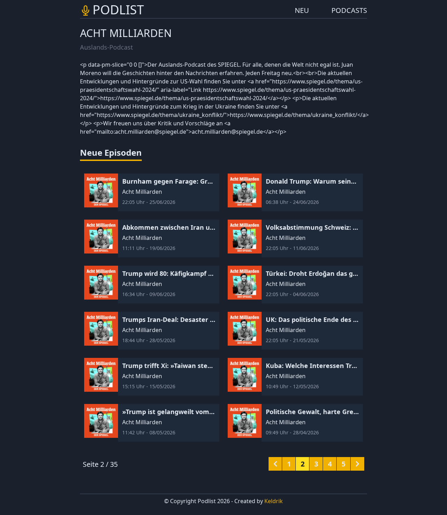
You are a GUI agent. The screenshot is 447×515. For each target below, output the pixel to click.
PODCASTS (349, 10)
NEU (302, 10)
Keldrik (273, 501)
